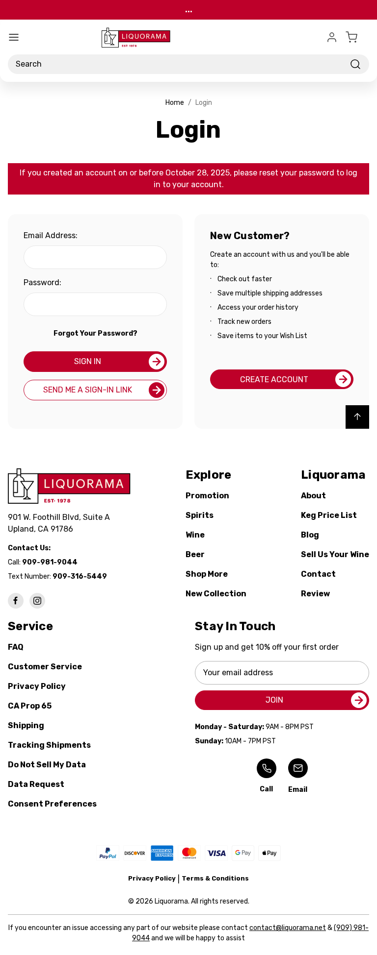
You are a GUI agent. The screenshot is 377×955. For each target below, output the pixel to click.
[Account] (332, 37)
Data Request (36, 784)
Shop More (207, 574)
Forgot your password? (95, 333)
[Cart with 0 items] (357, 37)
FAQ (16, 647)
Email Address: (51, 235)
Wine (195, 534)
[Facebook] (16, 601)
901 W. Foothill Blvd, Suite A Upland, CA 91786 (61, 523)
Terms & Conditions (215, 878)
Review (315, 593)
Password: (42, 282)
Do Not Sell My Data (47, 764)
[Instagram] (37, 601)
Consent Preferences (52, 803)
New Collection (216, 593)
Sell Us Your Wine (335, 554)
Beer (195, 554)
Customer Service (45, 666)
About (313, 495)
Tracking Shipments (49, 745)
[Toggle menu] (14, 37)
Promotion (207, 495)
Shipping (26, 725)
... (188, 9)
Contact (318, 574)
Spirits (200, 515)
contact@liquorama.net (287, 928)
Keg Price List (329, 515)
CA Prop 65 (30, 705)
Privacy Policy (37, 686)
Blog (310, 534)
